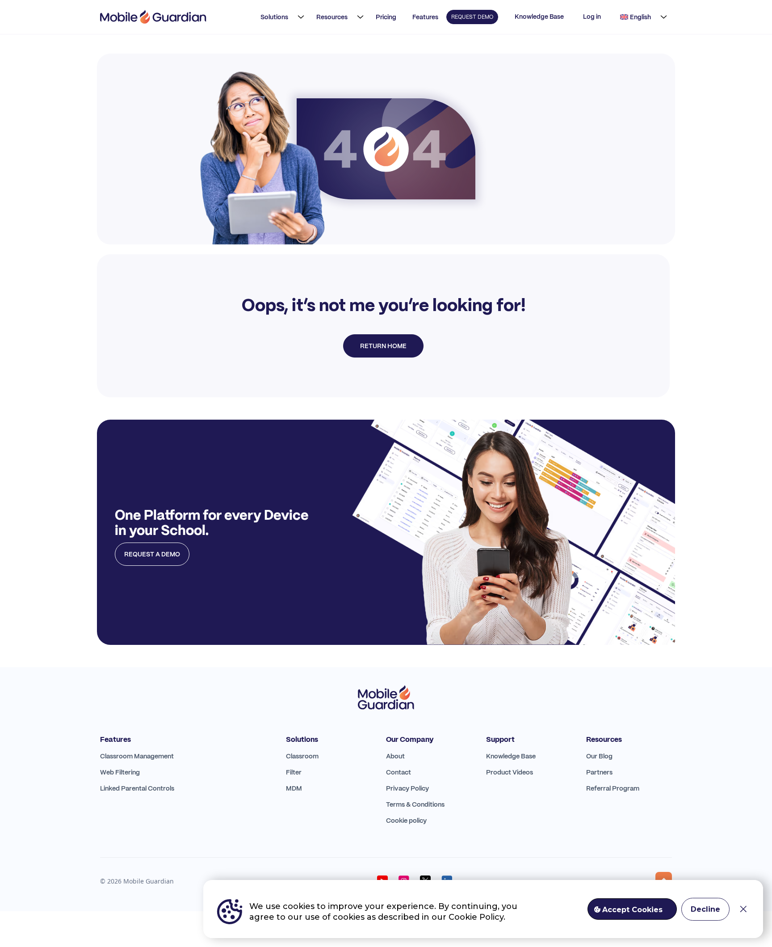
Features (425, 17)
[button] (279, 17)
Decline (705, 909)
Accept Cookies (632, 909)
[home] (153, 17)
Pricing (386, 17)
